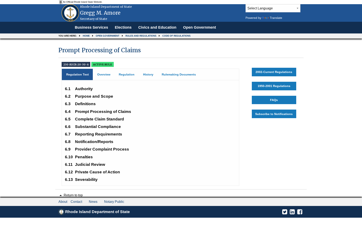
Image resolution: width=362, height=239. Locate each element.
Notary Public (114, 201)
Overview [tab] (103, 74)
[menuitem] (91, 27)
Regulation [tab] (126, 74)
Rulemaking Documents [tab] (179, 74)
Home (86, 36)
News (93, 201)
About (62, 201)
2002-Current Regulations (274, 72)
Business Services (91, 27)
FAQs (274, 100)
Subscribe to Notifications (274, 114)
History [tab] (148, 74)
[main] (181, 114)
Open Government (199, 27)
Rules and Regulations (140, 36)
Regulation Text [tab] (77, 74)
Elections (123, 27)
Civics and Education (157, 27)
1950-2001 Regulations (274, 86)
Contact (76, 201)
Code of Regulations (176, 36)
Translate (276, 17)
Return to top (73, 195)
